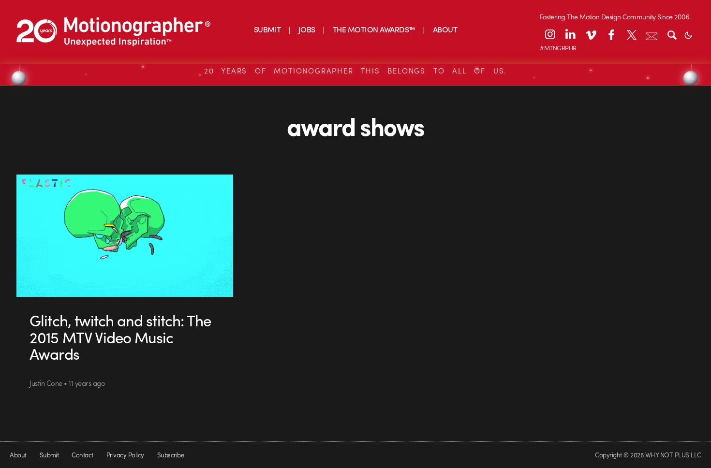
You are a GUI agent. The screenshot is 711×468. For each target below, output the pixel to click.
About (18, 455)
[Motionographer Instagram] (550, 34)
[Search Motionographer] (672, 34)
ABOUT (445, 29)
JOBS (306, 29)
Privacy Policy (125, 455)
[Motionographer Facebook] (611, 34)
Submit (49, 455)
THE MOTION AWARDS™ (374, 29)
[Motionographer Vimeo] (590, 34)
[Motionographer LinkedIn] (570, 34)
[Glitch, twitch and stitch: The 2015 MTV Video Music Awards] (125, 235)
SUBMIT (267, 29)
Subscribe (170, 455)
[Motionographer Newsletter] (651, 34)
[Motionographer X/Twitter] (631, 34)
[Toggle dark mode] (688, 34)
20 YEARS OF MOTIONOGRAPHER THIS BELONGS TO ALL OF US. (355, 70)
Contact (82, 455)
